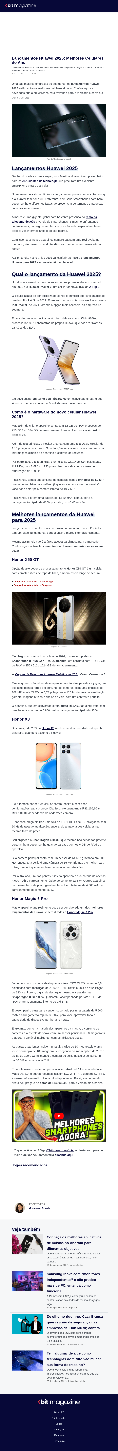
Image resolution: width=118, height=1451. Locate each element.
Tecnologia (59, 1441)
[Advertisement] (59, 33)
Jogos (59, 1424)
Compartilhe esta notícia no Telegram (32, 585)
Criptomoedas (59, 1418)
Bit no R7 (59, 1412)
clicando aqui (64, 1155)
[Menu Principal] (111, 5)
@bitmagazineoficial (60, 1150)
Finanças (59, 1435)
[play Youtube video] (59, 1116)
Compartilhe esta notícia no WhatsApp (32, 581)
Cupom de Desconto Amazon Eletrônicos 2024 (46, 674)
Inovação (59, 1429)
